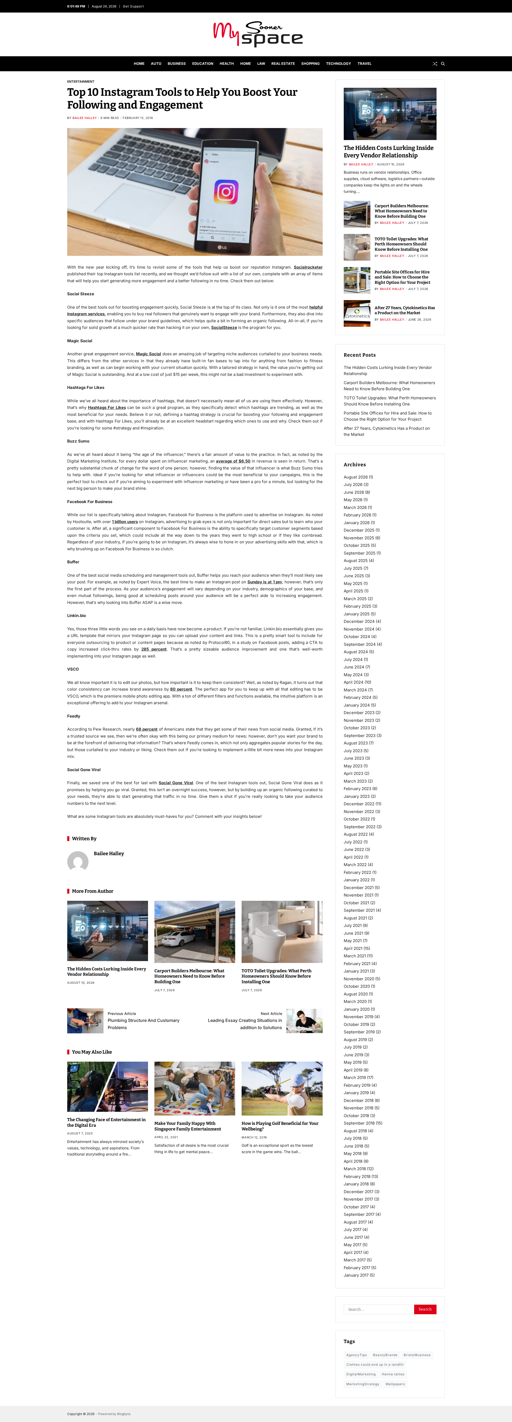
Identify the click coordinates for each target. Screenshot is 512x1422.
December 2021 (359, 887)
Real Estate (283, 63)
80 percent (181, 689)
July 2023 (353, 750)
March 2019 (355, 1077)
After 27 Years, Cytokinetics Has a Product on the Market (405, 310)
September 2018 (359, 1123)
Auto (156, 63)
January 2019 (356, 1092)
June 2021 (353, 933)
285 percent (154, 649)
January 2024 (357, 705)
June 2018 (353, 1146)
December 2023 (359, 712)
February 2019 (357, 1085)
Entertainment (80, 81)
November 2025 (359, 537)
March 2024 (355, 689)
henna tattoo (393, 1374)
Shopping (310, 63)
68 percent (147, 729)
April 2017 (353, 1252)
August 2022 (356, 834)
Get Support (133, 6)
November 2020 (359, 978)
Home (139, 63)
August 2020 (356, 994)
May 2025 (353, 583)
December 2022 (359, 803)
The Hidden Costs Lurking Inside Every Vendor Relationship (106, 971)
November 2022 (359, 811)
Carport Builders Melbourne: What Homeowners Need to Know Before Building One (189, 976)
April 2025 (353, 591)
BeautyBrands (385, 1355)
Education (202, 63)
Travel (364, 63)
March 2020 (355, 1001)
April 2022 (353, 857)
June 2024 (354, 667)
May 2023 (353, 765)
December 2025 (359, 530)
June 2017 (353, 1237)
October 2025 (357, 545)
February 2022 (357, 872)
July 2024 (353, 659)
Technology (338, 63)
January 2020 (357, 1009)
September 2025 (359, 553)
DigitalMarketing (361, 1374)
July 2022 (353, 842)
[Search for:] (377, 1310)
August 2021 (355, 918)
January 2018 (356, 1183)
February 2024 (357, 697)
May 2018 (353, 1153)
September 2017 (359, 1214)
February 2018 (357, 1176)
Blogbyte (123, 1414)
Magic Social (148, 353)
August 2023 (356, 743)
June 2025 (354, 575)
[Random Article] (435, 63)
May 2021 (353, 940)
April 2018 (353, 1161)
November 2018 (358, 1107)
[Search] (443, 64)
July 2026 (353, 484)
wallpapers (395, 1384)
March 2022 (355, 864)
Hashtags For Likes (107, 407)
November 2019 (358, 1016)
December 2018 (359, 1100)
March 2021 (355, 955)
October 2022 (357, 819)
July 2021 (353, 925)
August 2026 (356, 477)
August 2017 (355, 1222)
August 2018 (355, 1130)
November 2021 (358, 895)
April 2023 (353, 773)
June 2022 (354, 849)
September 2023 (359, 735)
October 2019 (356, 1024)
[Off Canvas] (70, 64)
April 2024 (353, 682)
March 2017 (355, 1259)
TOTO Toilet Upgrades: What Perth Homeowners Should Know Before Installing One (276, 976)
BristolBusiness (417, 1355)
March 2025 (355, 598)
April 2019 (353, 1070)
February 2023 (357, 788)
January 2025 (357, 613)
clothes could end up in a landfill (375, 1365)
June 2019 (353, 1054)
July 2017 (352, 1229)
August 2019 (355, 1039)
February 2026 (357, 514)
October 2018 (356, 1115)
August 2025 (356, 560)
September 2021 (359, 910)
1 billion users (125, 521)
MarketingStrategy (362, 1384)
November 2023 (359, 720)
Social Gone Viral (176, 782)
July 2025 (353, 568)
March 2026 (355, 507)
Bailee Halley (85, 118)
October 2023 (357, 727)
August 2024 (356, 651)
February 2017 (357, 1267)
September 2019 (359, 1031)
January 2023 (357, 796)
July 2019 (353, 1047)
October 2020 (357, 986)
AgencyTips (356, 1355)
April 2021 (353, 948)
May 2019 (353, 1062)
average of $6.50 (233, 461)
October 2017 (356, 1206)
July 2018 (353, 1138)
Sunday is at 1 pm (264, 581)
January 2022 (357, 879)
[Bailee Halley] (78, 862)
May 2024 (353, 674)
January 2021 (356, 971)
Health (227, 63)
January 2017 (356, 1275)
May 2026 (353, 499)
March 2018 (355, 1168)
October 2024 (357, 636)
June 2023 (354, 758)
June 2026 (354, 492)
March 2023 (355, 781)
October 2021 (356, 902)
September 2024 (360, 644)
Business (177, 63)
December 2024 (359, 621)
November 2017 (358, 1199)
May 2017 (352, 1244)
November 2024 (359, 629)
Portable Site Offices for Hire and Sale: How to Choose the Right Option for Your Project (402, 277)
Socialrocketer (308, 267)
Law (261, 63)
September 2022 (359, 826)
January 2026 (357, 522)
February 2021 (357, 963)
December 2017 (358, 1191)
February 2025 (357, 606)
